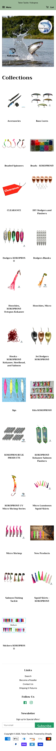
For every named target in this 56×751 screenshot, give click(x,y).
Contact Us (28, 684)
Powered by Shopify (43, 734)
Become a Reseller (28, 680)
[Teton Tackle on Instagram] (31, 703)
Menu (8, 7)
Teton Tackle (27, 734)
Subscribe (44, 725)
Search (28, 676)
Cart (52, 7)
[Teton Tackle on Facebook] (25, 703)
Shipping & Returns (28, 688)
